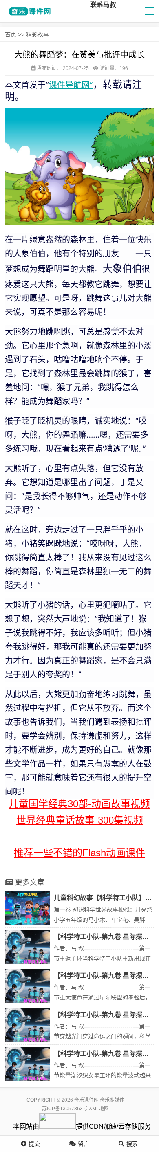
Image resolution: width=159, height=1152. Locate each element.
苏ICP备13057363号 (65, 1109)
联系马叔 (103, 4)
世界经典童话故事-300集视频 (79, 820)
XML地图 (99, 1109)
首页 (10, 34)
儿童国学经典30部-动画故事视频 (79, 803)
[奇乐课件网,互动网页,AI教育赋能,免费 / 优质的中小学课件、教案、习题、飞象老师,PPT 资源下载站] (28, 11)
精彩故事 (37, 34)
